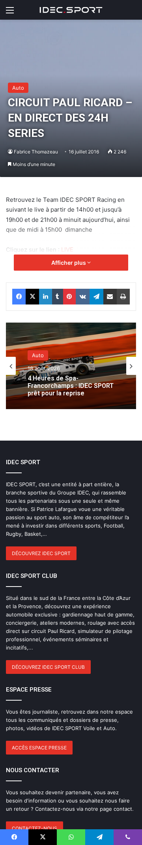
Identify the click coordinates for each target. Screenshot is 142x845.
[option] (71, 366)
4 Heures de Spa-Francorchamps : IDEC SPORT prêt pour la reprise (71, 386)
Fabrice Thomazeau (36, 152)
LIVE (67, 249)
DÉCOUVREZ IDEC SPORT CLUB (48, 667)
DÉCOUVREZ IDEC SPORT (41, 553)
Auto (18, 88)
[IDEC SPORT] (71, 10)
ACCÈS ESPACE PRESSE (39, 748)
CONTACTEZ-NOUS (34, 828)
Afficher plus (69, 262)
